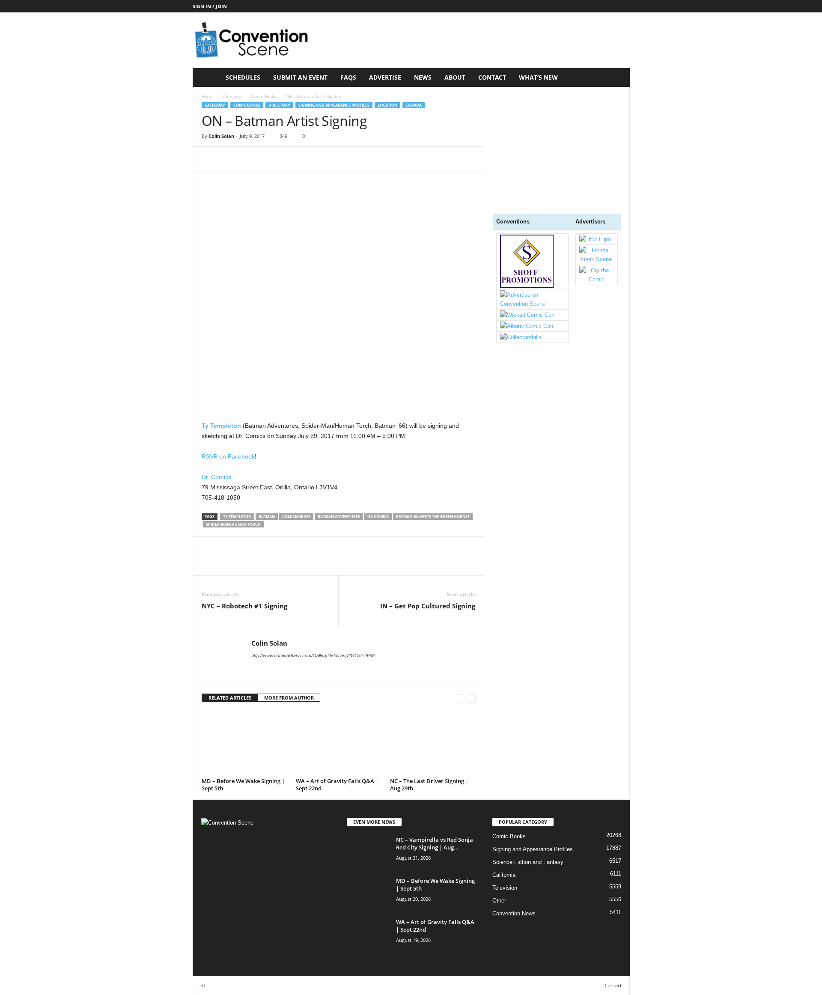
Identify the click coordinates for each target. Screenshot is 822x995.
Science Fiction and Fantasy (527, 862)
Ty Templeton (237, 516)
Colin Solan (221, 136)
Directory (279, 105)
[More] (289, 159)
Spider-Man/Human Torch (233, 524)
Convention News (514, 913)
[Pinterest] (249, 159)
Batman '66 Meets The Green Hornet (433, 516)
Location (387, 105)
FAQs (348, 77)
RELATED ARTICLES (229, 697)
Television (504, 888)
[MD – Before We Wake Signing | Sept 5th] (244, 743)
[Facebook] (210, 159)
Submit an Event (300, 77)
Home (208, 96)
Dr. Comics (216, 477)
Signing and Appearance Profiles (333, 105)
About (454, 77)
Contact (492, 77)
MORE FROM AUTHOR (289, 697)
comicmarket (296, 516)
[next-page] (471, 698)
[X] (229, 159)
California (503, 875)
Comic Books (263, 96)
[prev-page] (460, 698)
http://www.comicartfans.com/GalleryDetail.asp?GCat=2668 (313, 655)
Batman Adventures (339, 516)
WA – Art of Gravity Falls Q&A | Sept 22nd (337, 784)
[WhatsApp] (269, 159)
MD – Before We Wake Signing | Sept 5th (243, 784)
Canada (413, 105)
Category (232, 96)
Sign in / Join (210, 6)
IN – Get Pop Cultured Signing (427, 606)
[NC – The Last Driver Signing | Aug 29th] (433, 743)
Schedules (243, 77)
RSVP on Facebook (228, 456)
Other (499, 900)
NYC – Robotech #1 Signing (244, 606)
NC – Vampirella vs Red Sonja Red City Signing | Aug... (434, 843)
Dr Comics (378, 516)
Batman (267, 516)
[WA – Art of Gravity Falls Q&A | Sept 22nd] (338, 743)
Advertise (385, 77)
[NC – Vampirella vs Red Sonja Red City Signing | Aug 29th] (368, 852)
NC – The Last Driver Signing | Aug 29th (429, 784)
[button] (617, 77)
